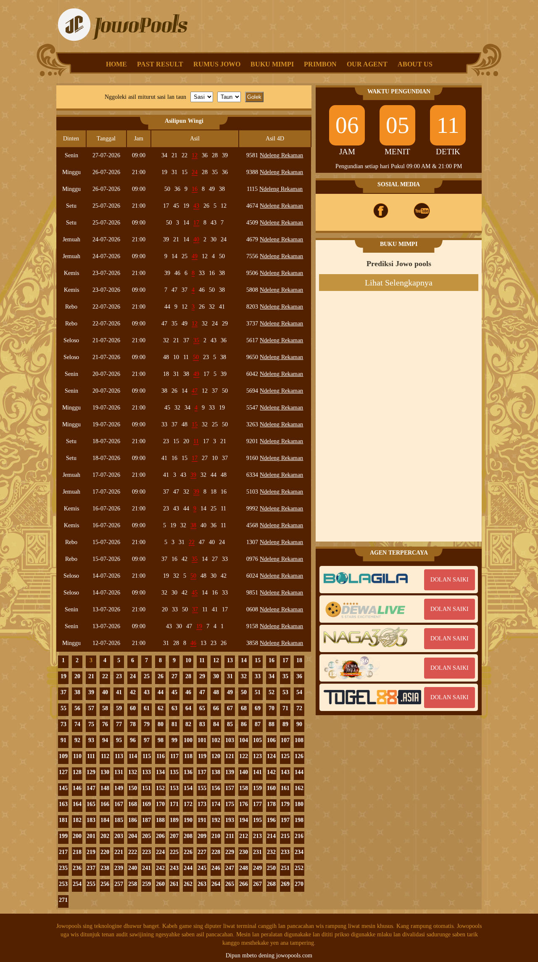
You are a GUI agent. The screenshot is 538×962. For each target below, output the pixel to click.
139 (229, 772)
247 (229, 868)
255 (91, 884)
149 (118, 788)
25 (147, 676)
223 (146, 852)
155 (202, 788)
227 (202, 852)
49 (230, 692)
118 (188, 756)
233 (285, 852)
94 (105, 740)
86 (244, 724)
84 (216, 724)
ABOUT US (415, 64)
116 (160, 756)
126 (299, 756)
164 (77, 804)
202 (104, 836)
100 (188, 740)
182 (77, 820)
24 (133, 676)
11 (202, 660)
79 (147, 724)
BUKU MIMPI (272, 64)
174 (215, 804)
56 (77, 708)
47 (202, 692)
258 (132, 884)
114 (133, 756)
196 (271, 820)
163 (63, 804)
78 (133, 724)
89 (285, 724)
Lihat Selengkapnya (399, 282)
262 (188, 884)
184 (104, 820)
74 (77, 724)
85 (230, 724)
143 (285, 772)
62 (161, 708)
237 (91, 868)
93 (91, 740)
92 (77, 740)
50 (244, 692)
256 (104, 884)
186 (132, 820)
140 (243, 772)
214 (271, 836)
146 (77, 788)
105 (257, 740)
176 (243, 804)
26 (161, 676)
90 (299, 724)
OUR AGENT (367, 64)
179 (285, 804)
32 (244, 676)
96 (133, 740)
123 (257, 756)
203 (118, 836)
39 (91, 692)
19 (63, 676)
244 (188, 868)
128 (77, 772)
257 (118, 884)
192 (215, 820)
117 (174, 756)
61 (147, 708)
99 (174, 740)
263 (202, 884)
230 (243, 852)
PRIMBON (320, 64)
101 (202, 740)
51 (258, 692)
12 (216, 660)
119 (202, 756)
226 (188, 852)
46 (188, 692)
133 (146, 772)
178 (271, 804)
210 (215, 836)
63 (174, 708)
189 (174, 820)
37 (63, 692)
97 (147, 740)
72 (299, 708)
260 (160, 884)
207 (174, 836)
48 (216, 692)
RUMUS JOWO (216, 64)
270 (299, 884)
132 (132, 772)
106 (271, 740)
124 (271, 756)
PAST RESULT (160, 64)
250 (271, 868)
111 (91, 756)
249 (257, 868)
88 (271, 724)
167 (118, 804)
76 (105, 724)
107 (285, 740)
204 (132, 836)
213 (257, 836)
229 (229, 852)
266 (243, 884)
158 (243, 788)
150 (132, 788)
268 (271, 884)
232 (271, 852)
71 (285, 708)
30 (216, 676)
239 (118, 868)
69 (258, 708)
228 (215, 852)
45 (174, 692)
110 (77, 756)
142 (271, 772)
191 (202, 820)
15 (258, 660)
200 (77, 836)
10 (188, 660)
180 (299, 804)
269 (285, 884)
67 (230, 708)
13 (230, 660)
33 (258, 676)
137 (202, 772)
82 (188, 724)
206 (160, 836)
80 (161, 724)
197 (285, 820)
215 (285, 836)
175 (229, 804)
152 (160, 788)
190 (188, 820)
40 (105, 692)
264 (215, 884)
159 (257, 788)
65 (202, 708)
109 (63, 756)
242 (160, 868)
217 (63, 852)
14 (244, 660)
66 (216, 708)
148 (104, 788)
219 (91, 852)
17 (285, 660)
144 (299, 772)
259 (146, 884)
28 (188, 676)
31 (230, 676)
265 (229, 884)
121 (229, 756)
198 (299, 820)
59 (119, 708)
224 (160, 852)
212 (243, 836)
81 (174, 724)
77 (119, 724)
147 (91, 788)
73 (63, 724)
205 (146, 836)
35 (285, 676)
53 (285, 692)
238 (104, 868)
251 (285, 868)
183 (91, 820)
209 (202, 836)
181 (63, 820)
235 (63, 868)
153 (174, 788)
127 (63, 772)
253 (63, 884)
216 (299, 836)
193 (229, 820)
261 (174, 884)
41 (119, 692)
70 (271, 708)
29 (202, 676)
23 (119, 676)
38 (77, 692)
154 (188, 788)
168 (132, 804)
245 (202, 868)
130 (104, 772)
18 (299, 660)
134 (160, 772)
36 (299, 676)
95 (119, 740)
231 (257, 852)
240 (132, 868)
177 (257, 804)
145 (63, 788)
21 (91, 676)
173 (202, 804)
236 (77, 868)
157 (229, 788)
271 (63, 900)
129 (91, 772)
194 (243, 820)
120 (215, 756)
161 (285, 788)
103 (229, 740)
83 (202, 724)
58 (105, 708)
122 (243, 756)
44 (161, 692)
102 (215, 740)
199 (63, 836)
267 (257, 884)
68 (244, 708)
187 (146, 820)
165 (91, 804)
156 (215, 788)
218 (77, 852)
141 (257, 772)
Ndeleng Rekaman (281, 155)
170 (160, 804)
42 (133, 692)
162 (299, 788)
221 (118, 852)
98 (161, 740)
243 (174, 868)
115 (146, 756)
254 (77, 884)
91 (63, 740)
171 (174, 804)
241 (146, 868)
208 (188, 836)
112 (105, 756)
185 (118, 820)
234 (299, 852)
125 (285, 756)
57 (91, 708)
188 (160, 820)
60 (133, 708)
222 (132, 852)
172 (188, 804)
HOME (116, 64)
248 (243, 868)
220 (104, 852)
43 (147, 692)
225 (174, 852)
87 (258, 724)
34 (271, 676)
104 (243, 740)
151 (146, 788)
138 (215, 772)
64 (188, 708)
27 (174, 676)
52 (271, 692)
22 (105, 676)
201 (91, 836)
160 (271, 788)
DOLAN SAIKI (449, 579)
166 (104, 804)
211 (230, 836)
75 (91, 724)
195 (257, 820)
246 (215, 868)
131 (118, 772)
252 (299, 868)
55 (63, 708)
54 (299, 692)
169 (146, 804)
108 (299, 740)
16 (271, 660)
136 (188, 772)
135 (174, 772)
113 (119, 756)
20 (77, 676)
